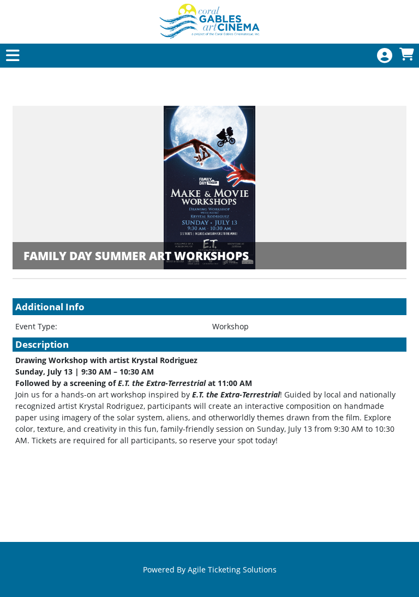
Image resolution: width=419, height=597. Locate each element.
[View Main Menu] (12, 56)
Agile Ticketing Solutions (232, 569)
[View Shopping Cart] (406, 55)
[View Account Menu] (384, 56)
